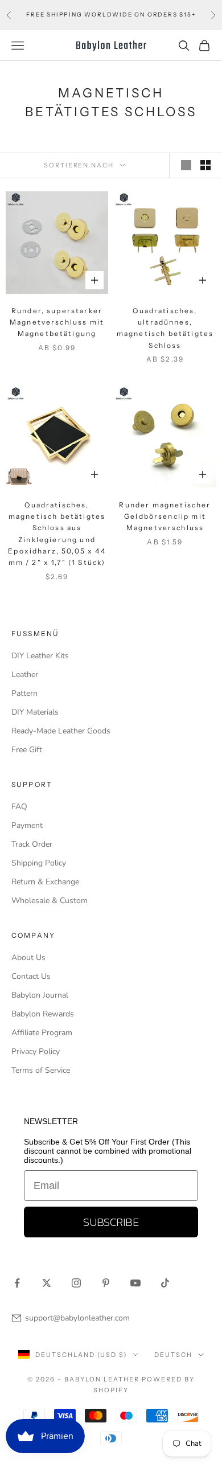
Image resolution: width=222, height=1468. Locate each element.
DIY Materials (35, 712)
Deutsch (173, 1355)
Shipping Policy (38, 863)
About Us (28, 957)
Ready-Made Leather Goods (60, 730)
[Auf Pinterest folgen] (106, 1283)
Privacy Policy (35, 1051)
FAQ (19, 806)
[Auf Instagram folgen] (76, 1283)
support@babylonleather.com (77, 1318)
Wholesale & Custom (49, 900)
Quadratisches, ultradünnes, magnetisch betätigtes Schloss (165, 328)
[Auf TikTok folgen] (165, 1283)
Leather (24, 674)
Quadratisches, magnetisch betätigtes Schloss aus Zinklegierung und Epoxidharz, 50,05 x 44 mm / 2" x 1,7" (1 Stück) (57, 534)
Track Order (31, 844)
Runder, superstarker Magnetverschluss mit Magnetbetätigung (57, 322)
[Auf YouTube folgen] (135, 1283)
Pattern (24, 693)
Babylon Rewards (42, 1013)
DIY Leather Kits (40, 655)
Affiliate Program (41, 1032)
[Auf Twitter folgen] (46, 1283)
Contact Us (31, 976)
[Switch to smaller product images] (205, 165)
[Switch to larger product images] (186, 165)
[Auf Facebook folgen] (17, 1283)
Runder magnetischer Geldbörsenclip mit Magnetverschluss (165, 516)
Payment (27, 825)
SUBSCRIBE (111, 1222)
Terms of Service (40, 1070)
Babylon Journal (39, 995)
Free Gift (26, 749)
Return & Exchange (45, 881)
